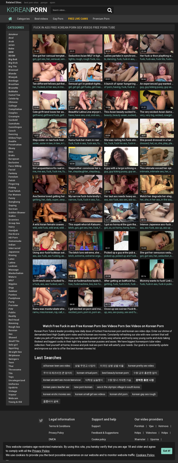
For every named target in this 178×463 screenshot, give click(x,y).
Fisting (12, 187)
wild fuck (43, 227)
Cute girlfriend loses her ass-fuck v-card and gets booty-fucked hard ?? (50, 111)
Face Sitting (15, 166)
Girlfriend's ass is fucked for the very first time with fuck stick (50, 280)
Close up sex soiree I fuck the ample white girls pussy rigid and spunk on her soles (121, 309)
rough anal (102, 59)
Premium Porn (101, 18)
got (34, 59)
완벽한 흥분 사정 (145, 380)
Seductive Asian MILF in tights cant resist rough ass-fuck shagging (85, 55)
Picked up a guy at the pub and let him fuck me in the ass (121, 252)
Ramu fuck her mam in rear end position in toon (85, 140)
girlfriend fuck (51, 115)
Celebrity (14, 98)
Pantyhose (14, 298)
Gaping (13, 205)
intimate (144, 171)
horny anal (136, 227)
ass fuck (113, 199)
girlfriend (38, 115)
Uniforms (14, 384)
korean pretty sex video (141, 365)
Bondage (13, 80)
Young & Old (15, 402)
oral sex (95, 115)
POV (11, 309)
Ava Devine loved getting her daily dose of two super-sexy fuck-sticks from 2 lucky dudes (50, 196)
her (48, 59)
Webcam (13, 398)
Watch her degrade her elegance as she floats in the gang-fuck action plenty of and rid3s (157, 196)
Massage (14, 269)
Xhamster (140, 439)
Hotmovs (163, 426)
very (142, 115)
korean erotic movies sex (57, 394)
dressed (144, 143)
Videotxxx (151, 432)
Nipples (13, 284)
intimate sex (157, 171)
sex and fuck (132, 312)
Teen (11, 362)
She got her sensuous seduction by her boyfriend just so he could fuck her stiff (157, 252)
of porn (108, 87)
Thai (11, 366)
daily (48, 199)
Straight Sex (15, 352)
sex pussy (118, 312)
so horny (117, 227)
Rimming (13, 323)
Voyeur (13, 394)
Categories (23, 18)
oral (88, 115)
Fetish (12, 180)
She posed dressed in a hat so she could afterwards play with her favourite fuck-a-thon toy (157, 140)
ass (106, 199)
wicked (159, 115)
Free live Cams (78, 18)
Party (11, 302)
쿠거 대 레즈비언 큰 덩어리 (57, 372)
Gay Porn (58, 18)
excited (72, 312)
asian (12, 45)
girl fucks (86, 87)
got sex (41, 59)
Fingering (14, 184)
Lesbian (13, 266)
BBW (11, 52)
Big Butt (13, 59)
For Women (15, 194)
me (34, 171)
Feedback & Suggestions (105, 432)
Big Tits (13, 66)
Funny (12, 198)
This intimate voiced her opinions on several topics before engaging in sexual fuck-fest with (157, 168)
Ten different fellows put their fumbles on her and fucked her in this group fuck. (50, 83)
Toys (11, 377)
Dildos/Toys (15, 138)
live (91, 284)
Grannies (14, 219)
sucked (132, 115)
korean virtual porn (87, 372)
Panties (13, 294)
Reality (12, 316)
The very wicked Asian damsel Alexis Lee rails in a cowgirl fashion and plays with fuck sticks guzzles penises (157, 111)
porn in (87, 312)
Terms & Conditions (59, 426)
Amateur (13, 34)
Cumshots (14, 123)
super (55, 199)
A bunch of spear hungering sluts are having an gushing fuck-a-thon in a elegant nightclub (121, 83)
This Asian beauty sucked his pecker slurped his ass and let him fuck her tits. (121, 111)
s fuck (36, 284)
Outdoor (13, 291)
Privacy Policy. (41, 451)
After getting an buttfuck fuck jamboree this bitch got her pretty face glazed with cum (121, 280)
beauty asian (120, 115)
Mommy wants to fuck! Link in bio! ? (157, 280)
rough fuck (89, 59)
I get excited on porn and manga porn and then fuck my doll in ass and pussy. (85, 309)
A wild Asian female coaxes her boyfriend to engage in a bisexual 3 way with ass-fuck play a (50, 224)
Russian (13, 330)
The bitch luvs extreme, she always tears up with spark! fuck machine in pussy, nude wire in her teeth (85, 252)
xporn (52, 2)
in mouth (62, 87)
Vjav (151, 426)
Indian (12, 244)
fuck (119, 59)
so (156, 143)
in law (57, 143)
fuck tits (160, 59)
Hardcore (14, 234)
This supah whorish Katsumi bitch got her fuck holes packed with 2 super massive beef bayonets (85, 224)
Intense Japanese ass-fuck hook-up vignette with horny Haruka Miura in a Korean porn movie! (157, 224)
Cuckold (13, 120)
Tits (11, 373)
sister (36, 143)
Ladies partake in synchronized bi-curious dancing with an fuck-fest (121, 55)
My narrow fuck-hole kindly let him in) (85, 196)
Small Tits (14, 341)
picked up (109, 256)
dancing (111, 59)
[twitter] (41, 420)
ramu (36, 312)
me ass (41, 171)
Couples (13, 113)
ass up (158, 227)
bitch (71, 227)
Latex (11, 259)
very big (150, 115)
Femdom (13, 176)
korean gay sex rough (144, 394)
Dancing (13, 134)
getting (37, 199)
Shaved (13, 337)
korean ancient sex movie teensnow (62, 380)
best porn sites (31, 2)
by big (173, 256)
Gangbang (14, 201)
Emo (11, 151)
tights (71, 59)
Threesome (15, 369)
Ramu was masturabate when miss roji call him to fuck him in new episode (50, 309)
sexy (62, 199)
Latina (12, 262)
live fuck (98, 284)
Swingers (14, 359)
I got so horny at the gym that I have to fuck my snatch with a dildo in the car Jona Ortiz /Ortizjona (121, 224)
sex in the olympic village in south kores (118, 387)
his (105, 143)
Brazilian (14, 84)
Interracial (14, 248)
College (13, 105)
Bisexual (13, 70)
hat (151, 143)
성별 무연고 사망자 (85, 365)
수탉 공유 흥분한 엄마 (145, 372)
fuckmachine (81, 284)
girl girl (76, 87)
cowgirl (168, 115)
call (60, 312)
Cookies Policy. (145, 455)
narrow (72, 199)
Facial (12, 169)
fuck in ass (128, 59)
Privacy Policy (56, 432)
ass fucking (54, 256)
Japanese (14, 252)
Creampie (14, 116)
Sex (11, 334)
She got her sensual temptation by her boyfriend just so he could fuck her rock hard (50, 55)
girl (70, 87)
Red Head (14, 319)
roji (55, 312)
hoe (70, 284)
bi (105, 59)
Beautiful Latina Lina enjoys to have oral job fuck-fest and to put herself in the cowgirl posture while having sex (85, 111)
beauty (108, 115)
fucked (41, 87)
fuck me (56, 171)
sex (110, 312)
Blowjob (13, 77)
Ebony (12, 148)
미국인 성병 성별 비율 (112, 365)
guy (142, 87)
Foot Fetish (14, 191)
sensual (55, 59)
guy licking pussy (154, 87)
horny (126, 227)
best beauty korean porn (115, 372)
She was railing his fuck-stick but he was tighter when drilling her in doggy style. (121, 140)
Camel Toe (14, 95)
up (105, 312)
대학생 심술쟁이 (94, 380)
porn (80, 312)
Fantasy (13, 173)
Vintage (13, 391)
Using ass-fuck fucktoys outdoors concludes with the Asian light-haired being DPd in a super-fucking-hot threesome (50, 252)
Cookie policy (99, 439)
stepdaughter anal (99, 171)
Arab (11, 41)
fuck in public (166, 284)
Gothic (12, 216)
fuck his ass (120, 143)
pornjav (44, 2)
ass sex (123, 199)
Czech (12, 130)
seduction (163, 256)
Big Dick (13, 63)
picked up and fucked (127, 256)
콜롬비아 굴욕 (50, 401)
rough (79, 59)
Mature (13, 277)
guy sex (168, 87)
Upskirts (13, 387)
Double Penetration (15, 143)
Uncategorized (17, 380)
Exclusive (14, 162)
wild (35, 227)
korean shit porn (119, 394)
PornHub (139, 426)
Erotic (12, 155)
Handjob (13, 230)
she (160, 143)
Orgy (11, 287)
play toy (173, 143)
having (116, 87)
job (102, 115)
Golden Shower (17, 212)
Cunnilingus (15, 127)
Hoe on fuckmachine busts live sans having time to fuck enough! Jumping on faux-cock (85, 280)
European (14, 159)
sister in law (46, 143)
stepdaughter (80, 171)
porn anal (97, 312)
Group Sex (14, 223)
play (165, 143)
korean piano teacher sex (56, 387)
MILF (11, 280)
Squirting (14, 348)
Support (96, 426)
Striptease (14, 355)
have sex (80, 115)
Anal (11, 37)
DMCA (52, 439)
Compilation (15, 109)
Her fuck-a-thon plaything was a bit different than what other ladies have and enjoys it (157, 55)
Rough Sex (14, 327)
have (71, 115)
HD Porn (13, 237)
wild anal (53, 227)
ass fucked (51, 284)
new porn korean (83, 387)
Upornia (154, 439)
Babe (11, 48)
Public (12, 312)
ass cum (133, 199)
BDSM (12, 55)
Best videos (41, 18)
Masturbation (16, 273)
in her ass (51, 87)
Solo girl (13, 344)
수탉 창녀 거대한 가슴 (119, 380)
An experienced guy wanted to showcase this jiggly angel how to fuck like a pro (157, 83)
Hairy (12, 227)
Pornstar (13, 305)
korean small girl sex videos (90, 394)
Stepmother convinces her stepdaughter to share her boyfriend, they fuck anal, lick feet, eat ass (85, 168)
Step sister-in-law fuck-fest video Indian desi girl (50, 140)
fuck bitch (124, 284)
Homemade (15, 241)
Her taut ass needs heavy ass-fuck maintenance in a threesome (121, 196)
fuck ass (150, 59)
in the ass (66, 143)
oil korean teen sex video (56, 365)
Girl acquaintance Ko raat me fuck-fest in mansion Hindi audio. (50, 168)
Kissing (13, 255)
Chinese (13, 102)
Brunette (13, 88)
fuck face (136, 284)
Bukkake (13, 91)
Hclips (138, 432)
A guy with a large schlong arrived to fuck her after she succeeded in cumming (121, 168)
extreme (79, 256)
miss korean (46, 312)
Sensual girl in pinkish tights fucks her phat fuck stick (85, 83)
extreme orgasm (94, 256)
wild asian (64, 227)
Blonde (12, 73)
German (13, 209)
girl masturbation (101, 87)
